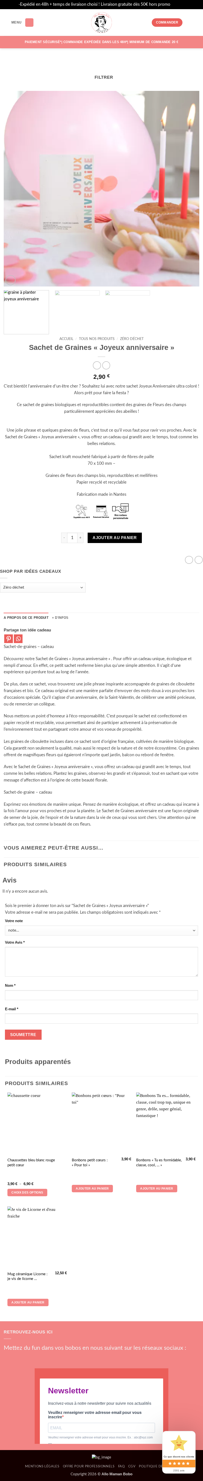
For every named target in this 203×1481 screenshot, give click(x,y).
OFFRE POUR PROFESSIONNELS (89, 1466)
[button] (12, 22)
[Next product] (97, 365)
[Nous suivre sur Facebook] (8, 1357)
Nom (10, 985)
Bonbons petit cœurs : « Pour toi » (90, 1162)
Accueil (66, 339)
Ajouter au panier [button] (92, 1188)
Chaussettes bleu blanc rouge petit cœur (31, 1162)
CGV (132, 1466)
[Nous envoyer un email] (34, 1357)
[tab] (26, 618)
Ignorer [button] (178, 4)
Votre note (14, 921)
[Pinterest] (8, 638)
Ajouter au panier (115, 537)
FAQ (121, 1466)
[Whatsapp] (18, 638)
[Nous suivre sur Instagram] (17, 1357)
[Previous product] (106, 365)
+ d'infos (60, 618)
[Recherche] (29, 22)
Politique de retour (158, 1466)
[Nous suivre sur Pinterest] (43, 1357)
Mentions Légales (42, 1466)
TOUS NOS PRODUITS (97, 339)
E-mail (11, 1009)
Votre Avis (15, 942)
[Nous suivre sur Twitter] (26, 1357)
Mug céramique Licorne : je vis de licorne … (27, 1276)
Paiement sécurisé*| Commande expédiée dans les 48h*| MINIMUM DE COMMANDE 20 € (101, 42)
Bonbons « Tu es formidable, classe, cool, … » (159, 1162)
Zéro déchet (132, 339)
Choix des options (27, 1192)
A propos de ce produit (26, 618)
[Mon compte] (188, 22)
